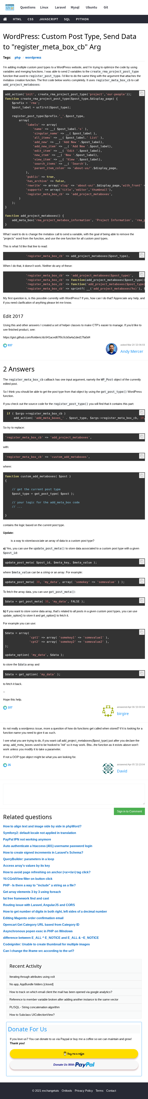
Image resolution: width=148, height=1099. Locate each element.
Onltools (67, 1090)
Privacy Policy (84, 1090)
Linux (44, 7)
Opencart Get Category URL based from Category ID (41, 924)
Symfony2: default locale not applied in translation (39, 833)
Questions (27, 7)
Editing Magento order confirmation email (33, 918)
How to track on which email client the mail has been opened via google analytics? (60, 992)
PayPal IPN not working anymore (27, 839)
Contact (111, 1090)
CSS (31, 19)
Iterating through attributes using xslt (32, 976)
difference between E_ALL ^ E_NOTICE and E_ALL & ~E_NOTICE (51, 937)
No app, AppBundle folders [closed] (31, 984)
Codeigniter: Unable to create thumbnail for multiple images (46, 944)
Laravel (60, 7)
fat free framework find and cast (26, 898)
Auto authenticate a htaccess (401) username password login (47, 846)
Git (106, 7)
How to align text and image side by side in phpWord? (42, 826)
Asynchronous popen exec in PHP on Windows (38, 931)
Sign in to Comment (129, 811)
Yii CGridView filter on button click (27, 878)
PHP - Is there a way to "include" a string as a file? (39, 885)
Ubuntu (91, 7)
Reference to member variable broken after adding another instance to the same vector (63, 999)
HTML (17, 19)
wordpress (33, 57)
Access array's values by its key (26, 865)
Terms (99, 1090)
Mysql (75, 7)
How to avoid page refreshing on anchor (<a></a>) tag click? (47, 872)
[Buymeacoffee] (74, 1053)
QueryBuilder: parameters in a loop (28, 859)
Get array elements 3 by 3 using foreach (32, 892)
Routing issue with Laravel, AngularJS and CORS (39, 905)
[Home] (9, 7)
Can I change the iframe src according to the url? (38, 950)
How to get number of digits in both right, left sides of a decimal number (55, 911)
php (18, 57)
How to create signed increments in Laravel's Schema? (43, 852)
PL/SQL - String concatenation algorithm (34, 1007)
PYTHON (82, 19)
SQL (67, 19)
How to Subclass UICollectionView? (32, 1014)
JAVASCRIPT (48, 19)
